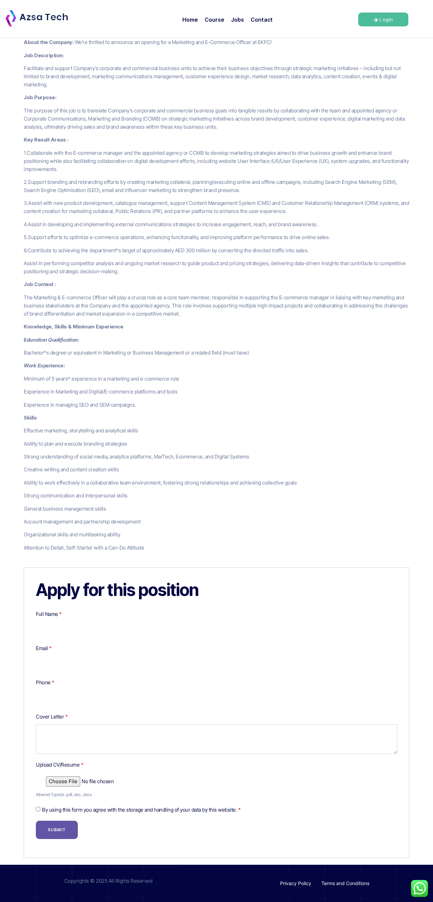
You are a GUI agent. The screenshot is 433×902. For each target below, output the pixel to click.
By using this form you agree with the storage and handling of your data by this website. (141, 810)
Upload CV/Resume (59, 764)
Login (386, 19)
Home (190, 19)
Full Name (49, 614)
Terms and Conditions (345, 883)
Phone (45, 682)
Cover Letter (52, 716)
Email (44, 648)
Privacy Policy (295, 883)
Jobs (237, 19)
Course (214, 19)
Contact (262, 19)
